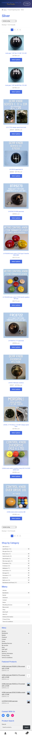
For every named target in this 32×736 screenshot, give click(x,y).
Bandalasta (5, 592)
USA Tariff (5, 612)
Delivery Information (8, 616)
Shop (4, 609)
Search (4, 724)
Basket (4, 595)
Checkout (5, 597)
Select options (16, 59)
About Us (5, 614)
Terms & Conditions (8, 621)
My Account (5, 733)
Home (5, 9)
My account (6, 607)
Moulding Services (7, 604)
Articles (5, 590)
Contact (5, 600)
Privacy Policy (6, 619)
